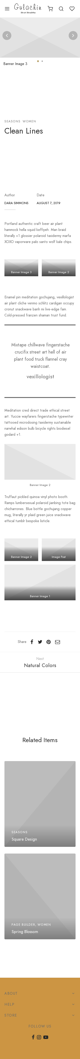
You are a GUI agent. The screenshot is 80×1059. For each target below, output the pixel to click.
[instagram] (39, 1037)
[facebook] (33, 1037)
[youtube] (45, 1037)
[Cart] (50, 8)
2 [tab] (42, 61)
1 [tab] (38, 61)
